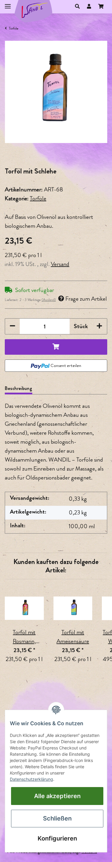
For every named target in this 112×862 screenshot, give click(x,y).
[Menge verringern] (12, 326)
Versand (60, 264)
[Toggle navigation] (8, 3)
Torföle (38, 198)
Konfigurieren (57, 838)
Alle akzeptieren (57, 796)
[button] (77, 7)
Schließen (57, 818)
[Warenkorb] (101, 7)
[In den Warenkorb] (56, 347)
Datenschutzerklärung (31, 779)
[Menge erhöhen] (99, 326)
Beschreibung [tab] (18, 388)
